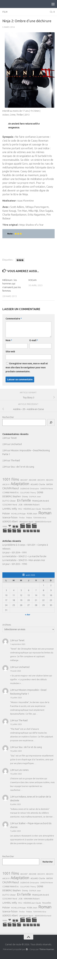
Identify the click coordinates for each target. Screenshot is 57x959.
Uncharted (16, 444)
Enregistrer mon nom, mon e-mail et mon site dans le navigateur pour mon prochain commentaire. (27, 367)
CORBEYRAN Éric (10, 492)
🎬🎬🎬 (20, 260)
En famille (24, 500)
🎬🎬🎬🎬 (11, 530)
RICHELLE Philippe (18, 514)
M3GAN (32, 280)
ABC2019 (5, 484)
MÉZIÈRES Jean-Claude (32, 509)
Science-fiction (10, 517)
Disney (25, 496)
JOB (20, 504)
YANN (4, 526)
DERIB (40, 492)
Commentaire (14, 318)
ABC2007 (24, 480)
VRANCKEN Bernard (43, 522)
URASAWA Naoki (26, 522)
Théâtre (29, 518)
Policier (6, 513)
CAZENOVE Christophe (29, 488)
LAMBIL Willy (9, 508)
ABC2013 (49, 480)
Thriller (22, 518)
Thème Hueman (46, 949)
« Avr (27, 614)
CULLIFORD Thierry (28, 493)
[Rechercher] (51, 422)
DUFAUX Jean (35, 496)
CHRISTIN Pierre (46, 489)
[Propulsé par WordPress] (27, 949)
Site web (10, 351)
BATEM (49, 484)
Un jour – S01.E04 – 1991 (14, 552)
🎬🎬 (15, 526)
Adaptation (20, 484)
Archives (6, 624)
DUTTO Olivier (9, 501)
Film (4, 12)
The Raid (15, 460)
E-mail (33, 340)
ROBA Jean (32, 513)
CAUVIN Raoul (10, 488)
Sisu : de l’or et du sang (22, 466)
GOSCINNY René (9, 505)
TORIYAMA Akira (39, 518)
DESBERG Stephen (11, 496)
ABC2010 (41, 480)
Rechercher (8, 417)
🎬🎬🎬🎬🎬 (31, 530)
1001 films (10, 479)
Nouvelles (46, 509)
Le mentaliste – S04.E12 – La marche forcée (24, 556)
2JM (4, 438)
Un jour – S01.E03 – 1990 (14, 564)
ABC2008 (32, 480)
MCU (20, 509)
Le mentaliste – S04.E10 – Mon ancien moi (23, 560)
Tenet (14, 438)
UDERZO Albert (10, 521)
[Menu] (53, 4)
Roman (44, 513)
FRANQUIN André (40, 500)
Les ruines (24, 770)
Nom (9, 340)
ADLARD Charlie (38, 484)
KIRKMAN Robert (32, 504)
